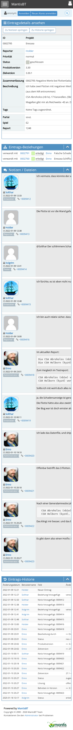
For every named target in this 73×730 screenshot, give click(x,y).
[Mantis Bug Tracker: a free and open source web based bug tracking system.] (56, 724)
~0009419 (25, 420)
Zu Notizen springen (16, 30)
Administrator (31, 715)
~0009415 (25, 304)
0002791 (24, 153)
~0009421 (29, 490)
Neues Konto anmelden (44, 13)
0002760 (24, 158)
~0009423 (29, 561)
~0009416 (24, 339)
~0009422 (29, 526)
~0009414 (21, 269)
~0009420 (29, 455)
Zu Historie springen (42, 30)
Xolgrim (9, 262)
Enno (49, 153)
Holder (30, 51)
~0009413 (24, 234)
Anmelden (24, 13)
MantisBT (23, 708)
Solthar (9, 192)
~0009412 (25, 199)
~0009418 (29, 375)
